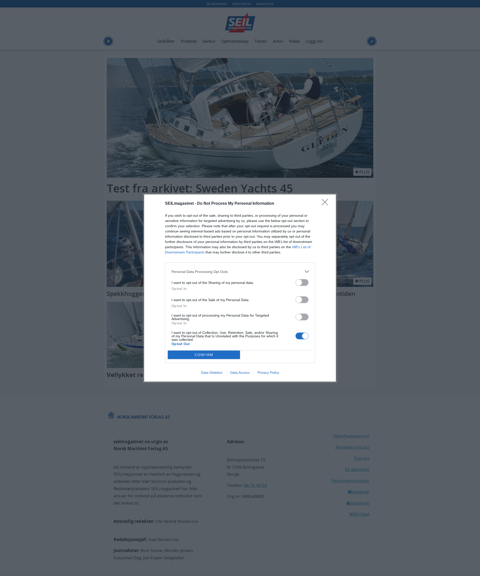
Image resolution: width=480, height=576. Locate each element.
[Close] (326, 203)
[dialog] (240, 288)
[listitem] (240, 271)
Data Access (240, 373)
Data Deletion (211, 373)
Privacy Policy (268, 373)
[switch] (302, 282)
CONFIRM (204, 355)
